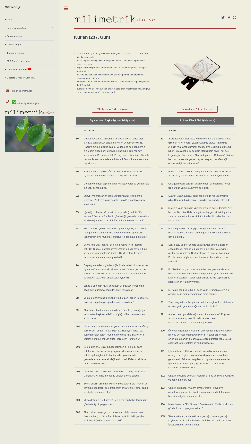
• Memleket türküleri (16, 69)
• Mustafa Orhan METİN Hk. (20, 78)
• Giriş (8, 19)
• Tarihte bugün (13, 44)
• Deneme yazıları (14, 36)
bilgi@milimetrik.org (22, 91)
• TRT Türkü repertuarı (17, 61)
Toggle (66, 8)
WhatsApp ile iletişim (27, 103)
